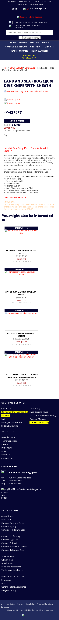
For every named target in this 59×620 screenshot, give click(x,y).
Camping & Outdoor (16, 46)
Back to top (10, 604)
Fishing (23, 42)
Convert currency (14, 103)
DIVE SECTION (16, 67)
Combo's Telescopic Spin (12, 550)
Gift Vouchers (7, 559)
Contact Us (5, 607)
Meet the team (8, 437)
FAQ (3, 419)
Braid (3, 583)
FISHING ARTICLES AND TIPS (19, 1)
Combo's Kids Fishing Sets (13, 530)
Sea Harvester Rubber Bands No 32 (21, 252)
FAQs (37, 1)
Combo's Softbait (9, 543)
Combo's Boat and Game (12, 523)
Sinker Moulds (7, 556)
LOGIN (15, 9)
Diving (45, 42)
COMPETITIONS (36, 4)
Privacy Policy (30, 604)
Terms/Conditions (9, 441)
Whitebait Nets (8, 563)
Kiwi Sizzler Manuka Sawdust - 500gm (21, 293)
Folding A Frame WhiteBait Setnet (21, 334)
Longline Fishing (8, 590)
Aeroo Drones (7, 516)
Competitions (7, 458)
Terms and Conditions (45, 604)
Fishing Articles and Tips (12, 422)
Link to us (5, 454)
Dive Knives (30, 67)
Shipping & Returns (9, 426)
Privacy (4, 444)
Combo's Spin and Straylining (14, 546)
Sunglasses (6, 580)
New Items (6, 519)
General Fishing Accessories (13, 587)
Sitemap (20, 604)
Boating (34, 42)
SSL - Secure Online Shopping (43, 415)
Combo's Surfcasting (10, 536)
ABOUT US (46, 1)
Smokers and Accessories (12, 576)
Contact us (6, 408)
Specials (49, 46)
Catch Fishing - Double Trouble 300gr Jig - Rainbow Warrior (21, 376)
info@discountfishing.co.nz (29, 489)
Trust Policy (35, 408)
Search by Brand (19, 51)
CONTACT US (21, 4)
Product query (13, 99)
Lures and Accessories (11, 566)
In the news (6, 447)
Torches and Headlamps (12, 570)
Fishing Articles (39, 51)
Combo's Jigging (8, 526)
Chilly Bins (36, 46)
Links (3, 451)
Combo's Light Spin (10, 539)
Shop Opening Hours (39, 412)
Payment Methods (38, 419)
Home (13, 42)
